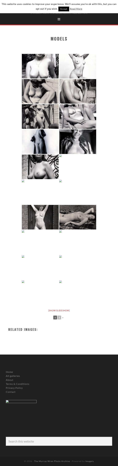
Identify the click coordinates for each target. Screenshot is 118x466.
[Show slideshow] (59, 310)
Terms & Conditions (17, 383)
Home (9, 371)
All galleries (13, 375)
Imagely (89, 461)
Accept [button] (63, 9)
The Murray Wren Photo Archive (52, 461)
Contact (11, 391)
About (9, 379)
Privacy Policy (14, 387)
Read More (76, 8)
